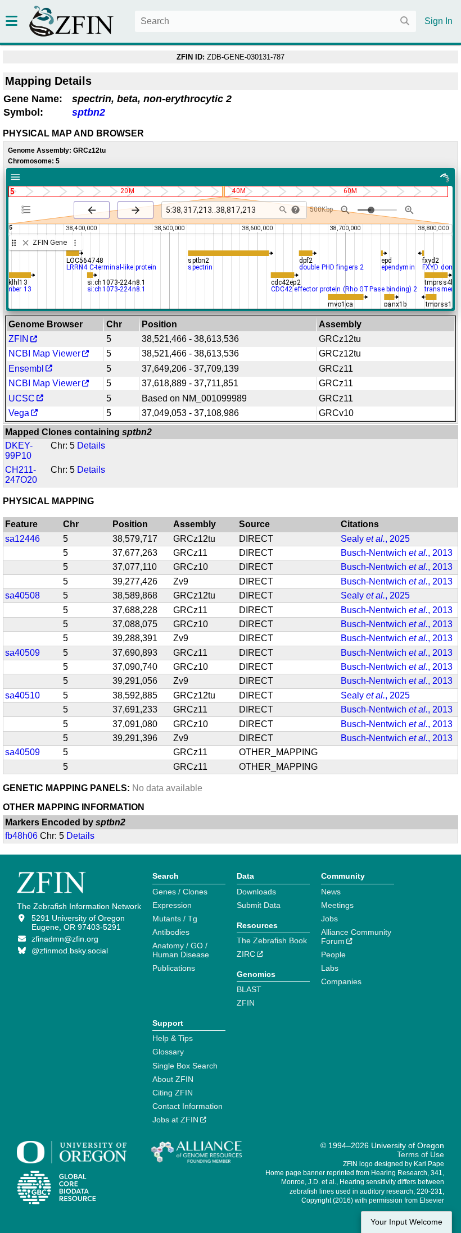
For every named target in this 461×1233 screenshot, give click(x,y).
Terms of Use (420, 1154)
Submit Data (259, 905)
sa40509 (22, 652)
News (331, 891)
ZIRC (246, 953)
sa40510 (22, 695)
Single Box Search (185, 1065)
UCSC (21, 398)
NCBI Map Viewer (44, 353)
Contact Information (187, 1106)
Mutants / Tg (174, 918)
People (333, 954)
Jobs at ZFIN (175, 1119)
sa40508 (22, 595)
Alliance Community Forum (356, 937)
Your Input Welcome (406, 1222)
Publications (173, 967)
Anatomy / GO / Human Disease (180, 950)
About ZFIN (172, 1079)
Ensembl (26, 368)
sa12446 (22, 539)
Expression (172, 905)
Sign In (438, 21)
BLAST (249, 989)
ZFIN (18, 339)
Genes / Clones (179, 891)
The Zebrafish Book (272, 940)
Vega (18, 413)
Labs (329, 967)
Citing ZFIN (172, 1092)
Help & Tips (172, 1038)
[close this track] (26, 243)
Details (91, 445)
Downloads (256, 891)
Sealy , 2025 (375, 539)
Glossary (168, 1051)
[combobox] (275, 21)
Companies (341, 981)
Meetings (337, 905)
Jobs (329, 918)
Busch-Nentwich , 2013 (397, 553)
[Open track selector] (28, 209)
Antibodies (170, 932)
